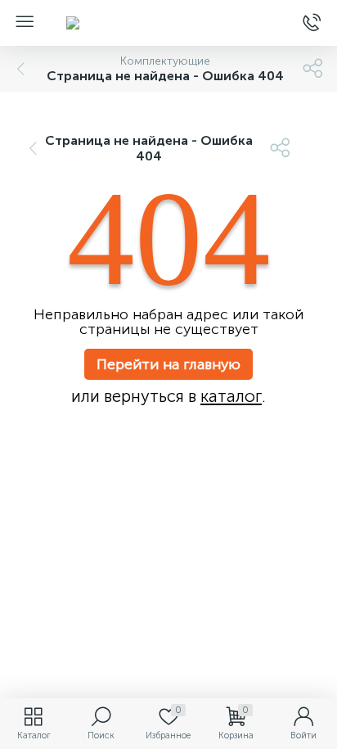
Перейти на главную (168, 364)
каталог (231, 396)
